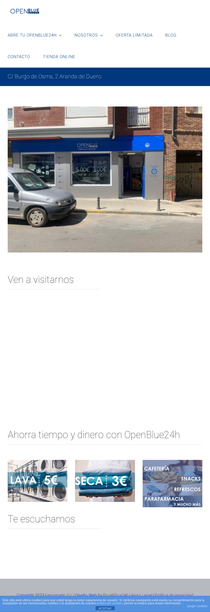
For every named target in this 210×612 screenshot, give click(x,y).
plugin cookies (197, 606)
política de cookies (109, 603)
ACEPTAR (105, 608)
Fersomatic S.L (58, 595)
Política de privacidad (174, 595)
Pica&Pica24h (115, 595)
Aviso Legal (141, 595)
